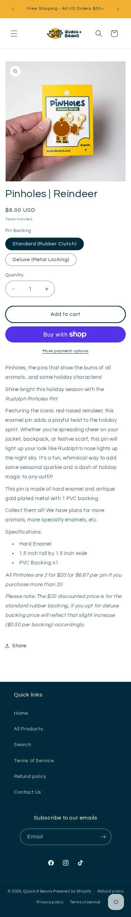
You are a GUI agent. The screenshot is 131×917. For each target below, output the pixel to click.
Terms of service (85, 902)
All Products (28, 729)
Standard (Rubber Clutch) (45, 243)
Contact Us (27, 792)
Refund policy (30, 776)
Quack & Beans (37, 891)
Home (21, 713)
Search (22, 744)
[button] (14, 33)
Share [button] (19, 645)
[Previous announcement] (13, 9)
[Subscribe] (103, 837)
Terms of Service (34, 760)
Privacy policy (50, 902)
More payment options (66, 351)
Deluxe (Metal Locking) (41, 259)
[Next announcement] (118, 9)
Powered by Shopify (72, 891)
